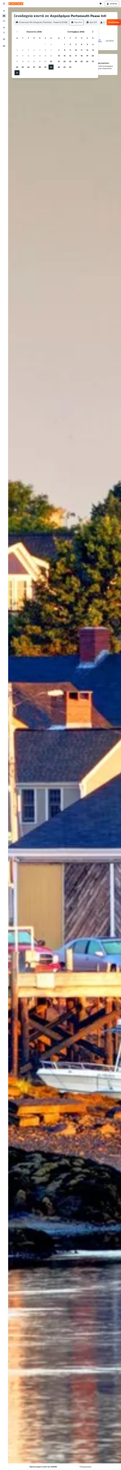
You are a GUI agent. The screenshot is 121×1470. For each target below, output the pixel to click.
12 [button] (28, 56)
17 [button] (17, 61)
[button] (4, 3)
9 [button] (51, 50)
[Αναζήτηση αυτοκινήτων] (4, 20)
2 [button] (51, 44)
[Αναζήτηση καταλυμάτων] (4, 15)
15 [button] (45, 56)
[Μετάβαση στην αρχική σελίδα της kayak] (16, 3)
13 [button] (34, 56)
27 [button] (34, 67)
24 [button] (17, 67)
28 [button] (40, 67)
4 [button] (22, 50)
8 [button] (45, 50)
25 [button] (23, 67)
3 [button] (17, 50)
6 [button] (34, 50)
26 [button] (28, 67)
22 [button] (45, 61)
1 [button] (45, 44)
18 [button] (23, 61)
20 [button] (34, 61)
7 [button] (39, 50)
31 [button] (17, 73)
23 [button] (51, 61)
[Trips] (4, 39)
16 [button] (51, 56)
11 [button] (22, 56)
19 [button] (28, 61)
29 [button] (45, 67)
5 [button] (28, 50)
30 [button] (51, 67)
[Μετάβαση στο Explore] (4, 27)
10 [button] (17, 56)
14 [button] (40, 56)
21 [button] (40, 61)
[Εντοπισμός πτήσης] (4, 32)
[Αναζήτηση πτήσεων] (4, 11)
